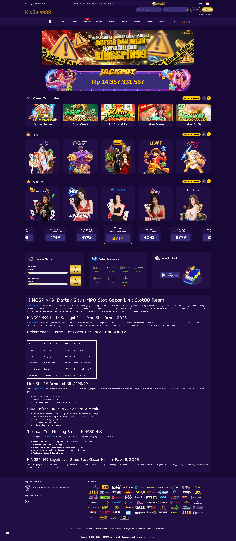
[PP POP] (193, 156)
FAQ (150, 528)
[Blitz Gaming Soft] (118, 156)
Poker (124, 21)
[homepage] (50, 21)
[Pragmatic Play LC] (42, 203)
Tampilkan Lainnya (191, 98)
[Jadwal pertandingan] (158, 4)
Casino (74, 21)
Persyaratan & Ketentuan (134, 528)
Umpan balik (160, 528)
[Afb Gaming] (155, 156)
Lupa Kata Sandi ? (204, 14)
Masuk (195, 9)
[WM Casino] (118, 203)
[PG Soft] (80, 156)
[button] (191, 48)
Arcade (137, 21)
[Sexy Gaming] (155, 203)
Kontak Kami (115, 528)
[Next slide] (209, 98)
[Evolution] (193, 203)
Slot (62, 21)
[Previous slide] (204, 98)
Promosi (149, 21)
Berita (161, 21)
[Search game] (174, 21)
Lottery (112, 21)
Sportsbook (99, 21)
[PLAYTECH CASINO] (80, 203)
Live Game (87, 21)
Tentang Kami (101, 528)
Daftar (207, 9)
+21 (72, 528)
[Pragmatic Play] (42, 156)
